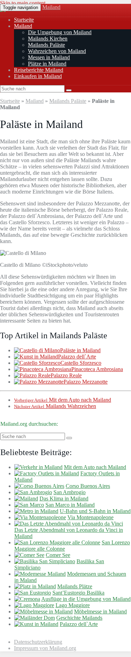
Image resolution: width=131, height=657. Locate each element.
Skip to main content (22, 3)
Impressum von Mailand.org (45, 648)
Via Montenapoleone (90, 517)
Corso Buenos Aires (88, 486)
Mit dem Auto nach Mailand (62, 400)
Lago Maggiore (73, 605)
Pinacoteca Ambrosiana (97, 369)
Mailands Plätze (74, 586)
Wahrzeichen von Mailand (57, 51)
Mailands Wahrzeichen (55, 406)
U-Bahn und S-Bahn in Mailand (95, 511)
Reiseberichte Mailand (38, 70)
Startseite (24, 20)
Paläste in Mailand (80, 350)
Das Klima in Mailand (63, 498)
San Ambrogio (69, 492)
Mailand (51, 7)
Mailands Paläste (46, 45)
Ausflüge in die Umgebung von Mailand (86, 599)
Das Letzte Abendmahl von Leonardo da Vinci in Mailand (68, 533)
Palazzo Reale (66, 375)
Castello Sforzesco (80, 363)
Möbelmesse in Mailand (100, 611)
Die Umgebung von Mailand (60, 32)
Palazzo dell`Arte (77, 357)
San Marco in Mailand (70, 505)
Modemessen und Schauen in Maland (70, 577)
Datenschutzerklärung (38, 642)
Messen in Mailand (49, 57)
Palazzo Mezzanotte (86, 382)
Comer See (58, 555)
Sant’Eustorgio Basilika (78, 593)
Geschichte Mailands (79, 618)
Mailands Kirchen (47, 38)
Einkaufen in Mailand (38, 76)
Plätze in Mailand (47, 64)
